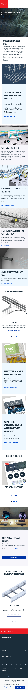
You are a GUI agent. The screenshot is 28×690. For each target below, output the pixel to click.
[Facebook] (2, 665)
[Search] (26, 7)
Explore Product (6, 283)
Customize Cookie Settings (8, 687)
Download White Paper (11, 442)
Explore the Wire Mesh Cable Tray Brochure (13, 373)
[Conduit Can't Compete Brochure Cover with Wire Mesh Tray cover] (14, 353)
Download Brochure (7, 205)
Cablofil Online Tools (14, 487)
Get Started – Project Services (11, 539)
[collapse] (25, 638)
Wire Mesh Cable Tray (10, 147)
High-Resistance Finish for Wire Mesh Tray (12, 232)
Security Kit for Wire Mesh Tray (12, 274)
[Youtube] (25, 665)
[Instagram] (7, 665)
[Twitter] (21, 665)
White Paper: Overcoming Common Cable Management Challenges (13, 426)
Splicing (14, 322)
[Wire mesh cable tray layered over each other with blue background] (14, 74)
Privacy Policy (5, 674)
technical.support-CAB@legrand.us (14, 549)
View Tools (14, 495)
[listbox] (14, 317)
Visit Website (5, 245)
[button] (11, 337)
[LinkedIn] (11, 665)
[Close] (25, 679)
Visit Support (14, 557)
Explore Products (9, 116)
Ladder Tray (14, 605)
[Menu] (26, 1)
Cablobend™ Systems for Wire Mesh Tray (13, 190)
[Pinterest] (16, 665)
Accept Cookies (20, 687)
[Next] (26, 313)
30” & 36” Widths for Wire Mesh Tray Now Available (12, 95)
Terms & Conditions (6, 677)
